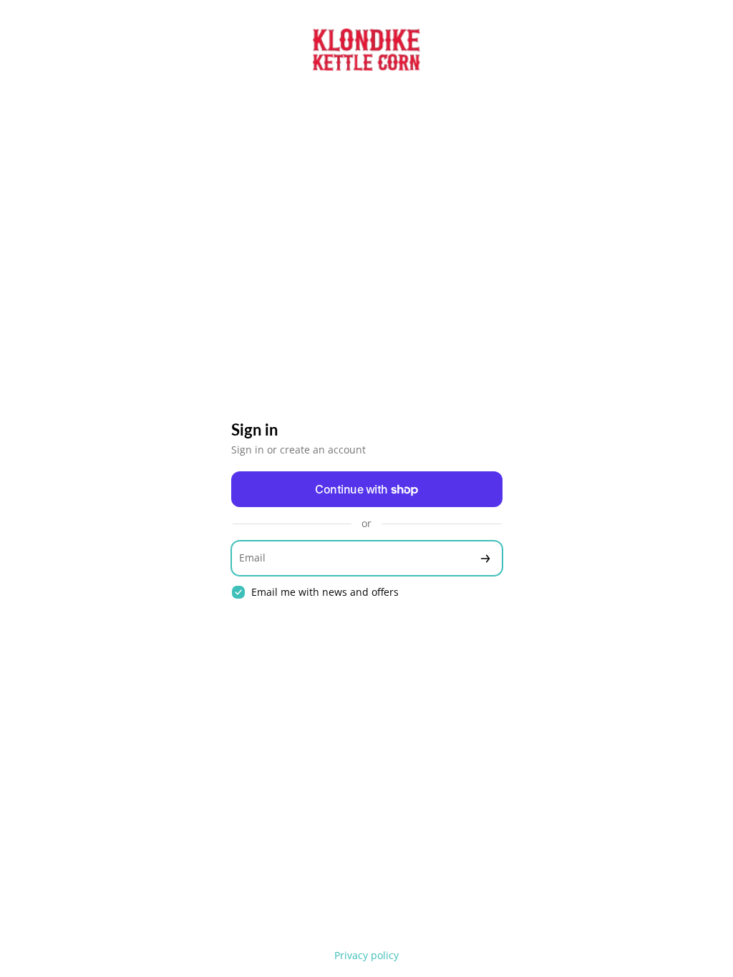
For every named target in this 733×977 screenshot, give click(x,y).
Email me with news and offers (325, 592)
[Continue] (485, 558)
